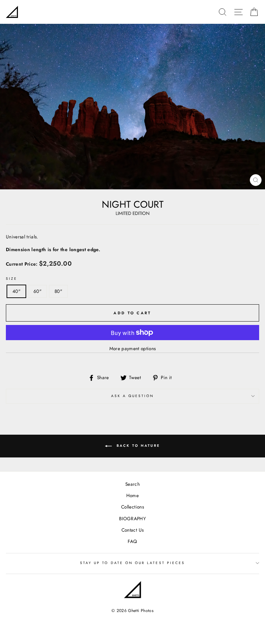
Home (132, 495)
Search (132, 484)
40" (16, 291)
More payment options (132, 348)
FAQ (132, 541)
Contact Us (132, 529)
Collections (132, 506)
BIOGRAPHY (132, 518)
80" (58, 291)
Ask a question (132, 395)
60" (37, 291)
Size (11, 278)
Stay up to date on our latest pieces (132, 562)
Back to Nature (137, 445)
